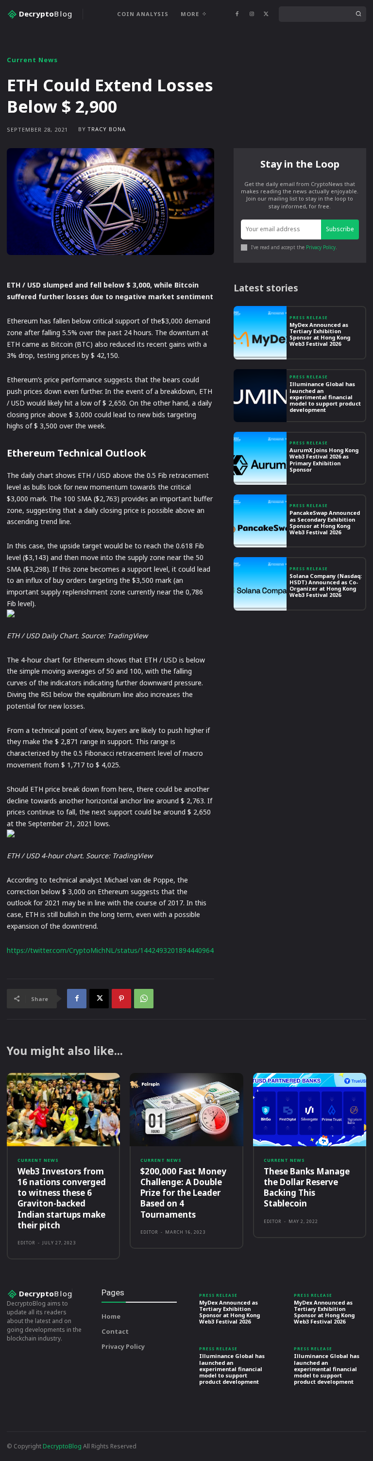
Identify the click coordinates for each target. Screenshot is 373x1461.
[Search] (358, 14)
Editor (26, 1243)
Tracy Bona (106, 129)
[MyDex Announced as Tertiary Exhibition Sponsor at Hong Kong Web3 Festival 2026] (260, 332)
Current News (32, 60)
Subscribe (340, 229)
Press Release (308, 318)
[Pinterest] (121, 998)
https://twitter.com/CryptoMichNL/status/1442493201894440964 (110, 950)
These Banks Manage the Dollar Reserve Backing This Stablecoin (307, 1187)
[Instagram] (251, 14)
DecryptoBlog (62, 1446)
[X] (266, 14)
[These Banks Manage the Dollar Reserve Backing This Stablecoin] (309, 1110)
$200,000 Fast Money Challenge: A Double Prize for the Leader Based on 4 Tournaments (183, 1193)
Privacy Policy (321, 247)
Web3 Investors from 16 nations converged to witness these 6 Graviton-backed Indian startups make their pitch (61, 1198)
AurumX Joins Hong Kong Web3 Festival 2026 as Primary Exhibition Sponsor (323, 459)
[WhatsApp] (143, 998)
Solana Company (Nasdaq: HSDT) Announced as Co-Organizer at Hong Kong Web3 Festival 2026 (325, 585)
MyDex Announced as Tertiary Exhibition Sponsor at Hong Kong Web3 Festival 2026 (319, 334)
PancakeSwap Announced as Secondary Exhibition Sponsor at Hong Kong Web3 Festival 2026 (324, 522)
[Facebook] (237, 14)
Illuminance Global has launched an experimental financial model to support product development (325, 396)
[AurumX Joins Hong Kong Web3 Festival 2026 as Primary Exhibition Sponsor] (260, 458)
